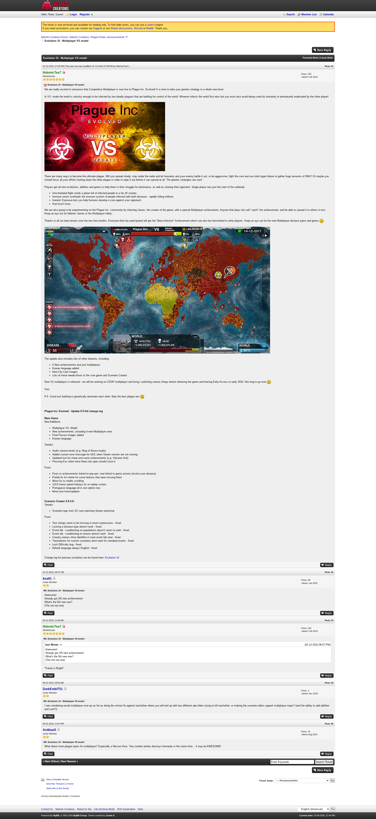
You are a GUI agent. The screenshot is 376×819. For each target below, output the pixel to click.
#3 (332, 620)
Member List (308, 14)
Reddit (150, 28)
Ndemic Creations (79, 37)
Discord (138, 28)
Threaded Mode (310, 58)
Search (290, 14)
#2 (332, 572)
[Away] (63, 72)
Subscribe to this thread (57, 788)
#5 (332, 723)
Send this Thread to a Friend (59, 784)
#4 (332, 683)
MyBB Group (80, 815)
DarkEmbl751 (53, 689)
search (151, 24)
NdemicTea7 (122, 66)
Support (97, 28)
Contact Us (47, 809)
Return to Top (84, 809)
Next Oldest (52, 761)
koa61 (47, 578)
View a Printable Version (57, 779)
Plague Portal (98, 37)
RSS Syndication (126, 809)
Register (85, 14)
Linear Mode (326, 58)
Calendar (328, 14)
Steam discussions (121, 28)
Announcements (116, 37)
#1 (332, 66)
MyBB (56, 815)
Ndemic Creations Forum (54, 37)
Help (140, 809)
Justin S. (110, 815)
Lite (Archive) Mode (104, 809)
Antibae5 (49, 730)
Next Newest (68, 761)
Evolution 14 (112, 557)
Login (73, 14)
